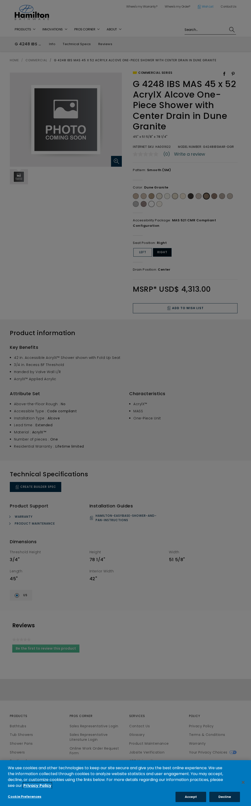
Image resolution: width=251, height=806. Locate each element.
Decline (224, 796)
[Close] (243, 782)
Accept (191, 796)
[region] (125, 783)
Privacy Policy (37, 785)
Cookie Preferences (24, 796)
